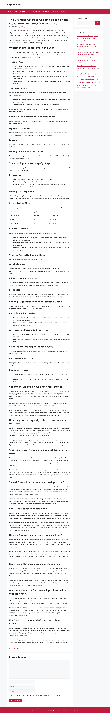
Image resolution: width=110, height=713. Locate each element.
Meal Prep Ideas (35, 11)
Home (10, 11)
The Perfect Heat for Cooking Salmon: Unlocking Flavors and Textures (86, 60)
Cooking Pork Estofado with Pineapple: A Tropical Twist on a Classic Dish (87, 46)
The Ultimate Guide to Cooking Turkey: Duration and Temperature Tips (88, 68)
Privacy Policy (65, 11)
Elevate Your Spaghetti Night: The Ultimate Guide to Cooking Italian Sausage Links (88, 38)
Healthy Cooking (15, 648)
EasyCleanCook (14, 4)
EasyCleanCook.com (47, 710)
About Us (46, 11)
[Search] (97, 23)
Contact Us (55, 11)
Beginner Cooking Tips (21, 11)
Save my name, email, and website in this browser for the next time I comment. (36, 695)
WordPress (64, 710)
